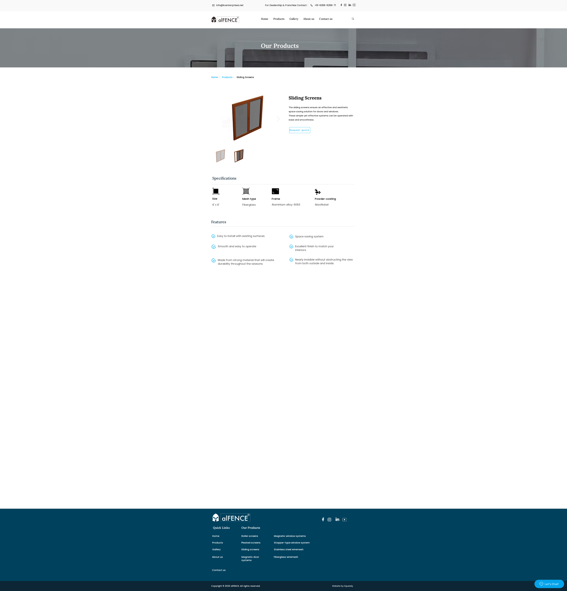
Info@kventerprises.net (229, 5)
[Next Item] (278, 119)
